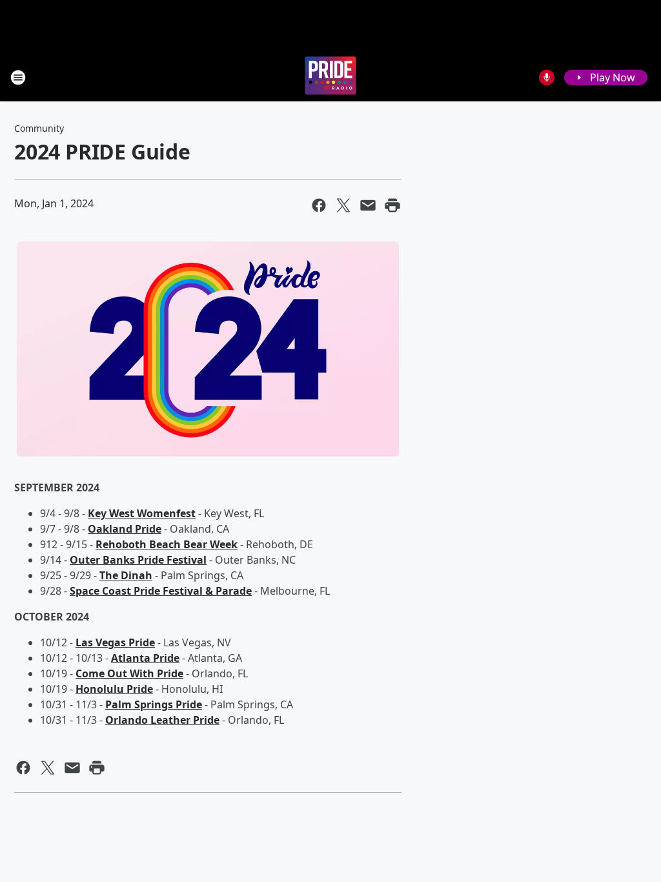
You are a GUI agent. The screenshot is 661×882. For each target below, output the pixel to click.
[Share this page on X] (343, 205)
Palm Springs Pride (153, 704)
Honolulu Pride (114, 689)
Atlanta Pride (145, 658)
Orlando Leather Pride (162, 720)
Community (39, 128)
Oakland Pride (124, 529)
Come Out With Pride (129, 673)
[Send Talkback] (546, 77)
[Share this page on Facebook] (319, 205)
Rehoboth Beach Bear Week (167, 544)
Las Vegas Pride (115, 642)
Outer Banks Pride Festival (138, 560)
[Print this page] (392, 205)
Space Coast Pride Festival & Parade (161, 591)
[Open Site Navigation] (18, 77)
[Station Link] (330, 77)
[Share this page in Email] (368, 205)
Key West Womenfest (142, 513)
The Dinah (125, 575)
